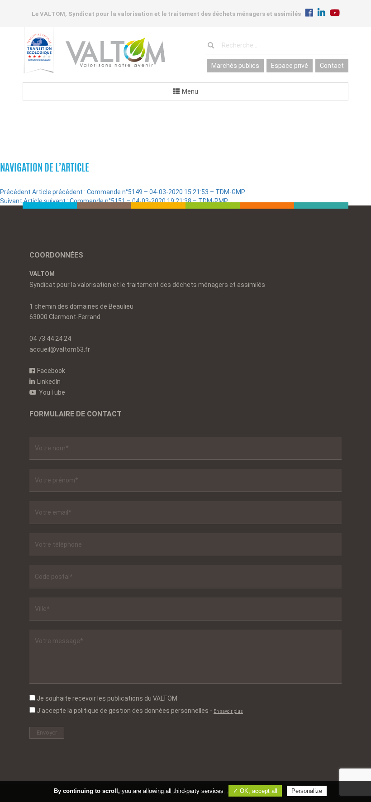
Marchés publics (235, 65)
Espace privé (289, 65)
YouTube (52, 392)
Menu (190, 91)
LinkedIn (49, 381)
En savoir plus (228, 711)
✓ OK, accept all (255, 791)
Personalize (306, 791)
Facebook (51, 370)
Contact (332, 65)
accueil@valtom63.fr (59, 349)
